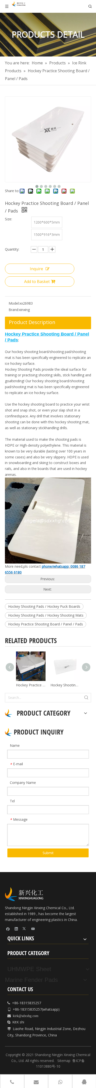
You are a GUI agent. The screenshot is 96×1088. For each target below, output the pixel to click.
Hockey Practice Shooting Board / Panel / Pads (45, 624)
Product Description (32, 322)
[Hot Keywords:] (86, 697)
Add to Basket (37, 281)
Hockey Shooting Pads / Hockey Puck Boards (44, 606)
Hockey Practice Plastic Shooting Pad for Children (31, 685)
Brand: (14, 309)
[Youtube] (33, 929)
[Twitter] (25, 929)
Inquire (36, 268)
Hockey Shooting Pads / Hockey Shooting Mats (45, 615)
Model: (14, 303)
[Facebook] (8, 929)
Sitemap (63, 1060)
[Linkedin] (16, 929)
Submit (48, 852)
